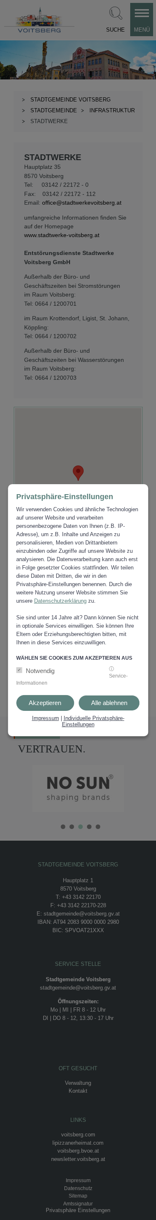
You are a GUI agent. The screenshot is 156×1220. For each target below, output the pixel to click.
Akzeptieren (45, 702)
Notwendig (40, 670)
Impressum (45, 718)
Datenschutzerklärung (60, 601)
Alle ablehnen (109, 702)
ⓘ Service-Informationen (72, 675)
